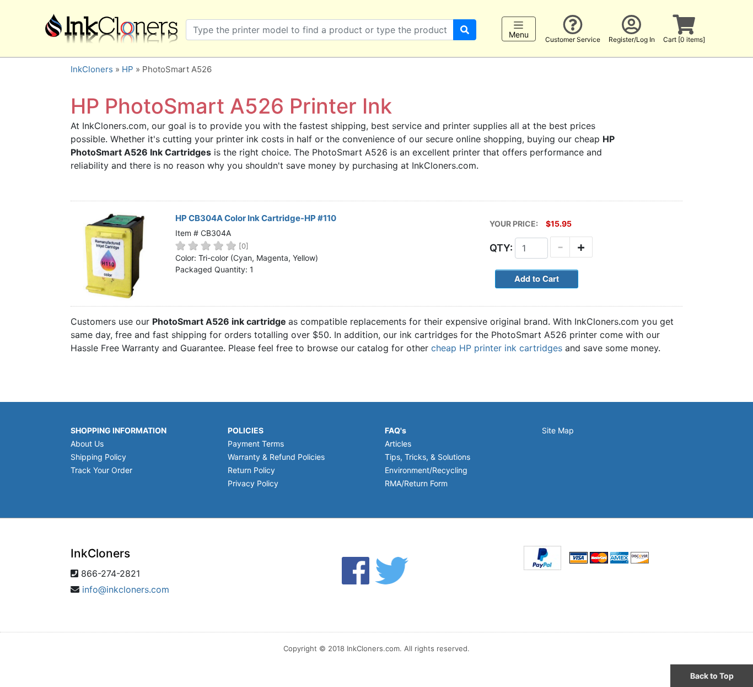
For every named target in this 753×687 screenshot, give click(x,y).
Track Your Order (101, 470)
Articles (398, 443)
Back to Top (712, 675)
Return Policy (251, 470)
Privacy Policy (253, 483)
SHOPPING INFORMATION (118, 430)
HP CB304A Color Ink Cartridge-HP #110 (255, 218)
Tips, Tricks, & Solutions (427, 456)
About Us (87, 443)
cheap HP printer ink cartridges (496, 347)
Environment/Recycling (426, 470)
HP (127, 69)
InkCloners (92, 69)
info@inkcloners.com (125, 589)
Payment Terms (256, 443)
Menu (519, 34)
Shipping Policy (98, 456)
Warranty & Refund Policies (276, 456)
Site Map (558, 430)
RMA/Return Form (416, 483)
